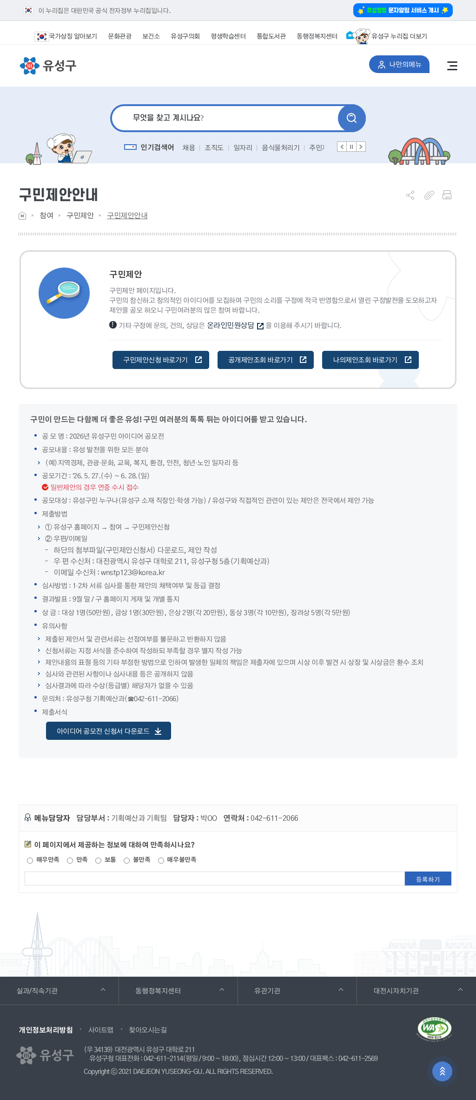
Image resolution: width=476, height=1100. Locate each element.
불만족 (140, 859)
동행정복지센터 (317, 35)
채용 (188, 147)
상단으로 (442, 1071)
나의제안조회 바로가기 (365, 360)
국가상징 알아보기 (73, 35)
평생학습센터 (228, 35)
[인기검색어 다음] (360, 146)
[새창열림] (434, 1033)
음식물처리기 (280, 147)
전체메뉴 (452, 66)
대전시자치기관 (408, 990)
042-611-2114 (163, 1058)
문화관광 (119, 35)
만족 (81, 859)
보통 (109, 859)
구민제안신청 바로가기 (155, 360)
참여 (46, 215)
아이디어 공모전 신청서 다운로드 (103, 731)
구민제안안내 (127, 215)
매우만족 (47, 859)
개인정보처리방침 (46, 1030)
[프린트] (450, 195)
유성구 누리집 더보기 (399, 35)
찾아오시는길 (147, 1030)
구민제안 (79, 215)
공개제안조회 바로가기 (260, 360)
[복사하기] (431, 195)
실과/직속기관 (49, 990)
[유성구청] (48, 66)
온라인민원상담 (230, 325)
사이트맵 (100, 1030)
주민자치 (321, 147)
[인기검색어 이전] (342, 146)
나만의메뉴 (409, 64)
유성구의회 (185, 35)
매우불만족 (180, 859)
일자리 (242, 147)
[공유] (413, 195)
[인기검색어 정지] (351, 146)
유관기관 (280, 990)
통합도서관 (271, 35)
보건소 (151, 35)
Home (22, 216)
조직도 (214, 147)
